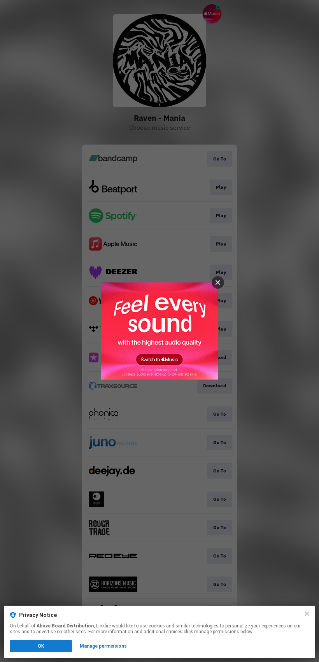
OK (41, 646)
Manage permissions (103, 646)
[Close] (307, 614)
